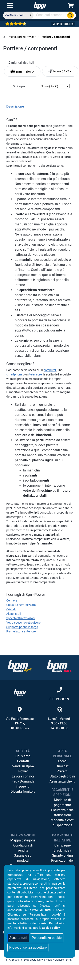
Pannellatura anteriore (21, 631)
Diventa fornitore (23, 791)
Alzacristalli (13, 613)
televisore (35, 374)
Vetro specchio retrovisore (23, 622)
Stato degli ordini (62, 776)
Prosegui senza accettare (28, 947)
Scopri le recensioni (63, 24)
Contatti (23, 761)
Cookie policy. (51, 927)
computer (50, 370)
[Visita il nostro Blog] (20, 666)
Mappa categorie (22, 840)
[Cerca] (70, 15)
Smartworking (62, 855)
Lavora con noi (23, 776)
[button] (22, 70)
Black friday (62, 850)
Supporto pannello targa (22, 627)
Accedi (62, 761)
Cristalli (11, 609)
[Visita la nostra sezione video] (59, 666)
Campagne (62, 845)
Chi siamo (22, 756)
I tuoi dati (62, 766)
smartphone (14, 374)
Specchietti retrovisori (20, 618)
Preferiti (62, 771)
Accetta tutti (18, 938)
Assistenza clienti (62, 781)
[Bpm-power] (39, 6)
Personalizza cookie (47, 938)
